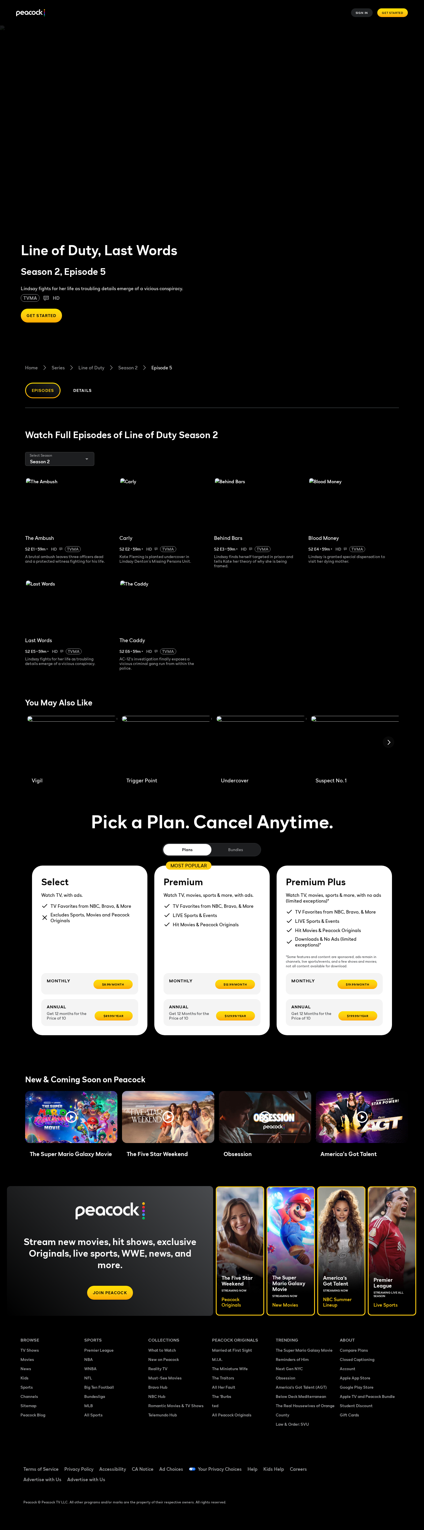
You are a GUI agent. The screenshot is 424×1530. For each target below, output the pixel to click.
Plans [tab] (187, 849)
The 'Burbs (221, 1396)
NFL (88, 1377)
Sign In (362, 12)
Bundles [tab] (235, 849)
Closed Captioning (357, 1359)
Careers (298, 1469)
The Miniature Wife (230, 1368)
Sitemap (28, 1405)
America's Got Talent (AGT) (301, 1387)
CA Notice (142, 1469)
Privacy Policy (78, 1469)
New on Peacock (163, 1359)
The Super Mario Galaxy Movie (304, 1350)
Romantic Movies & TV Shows (176, 1405)
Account (347, 1368)
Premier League (99, 1350)
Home (31, 368)
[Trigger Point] (167, 744)
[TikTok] (362, 1465)
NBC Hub (156, 1396)
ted (215, 1405)
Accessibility (112, 1469)
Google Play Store (357, 1387)
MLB (88, 1405)
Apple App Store (355, 1377)
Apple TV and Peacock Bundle (367, 1396)
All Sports (93, 1414)
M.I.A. (217, 1359)
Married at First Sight (232, 1350)
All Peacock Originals (232, 1414)
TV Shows (29, 1350)
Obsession (285, 1377)
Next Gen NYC (289, 1368)
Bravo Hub (157, 1387)
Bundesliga (94, 1396)
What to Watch (162, 1350)
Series (58, 368)
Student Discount (356, 1405)
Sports (26, 1387)
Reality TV (158, 1368)
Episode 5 (161, 368)
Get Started (392, 12)
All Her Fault (223, 1387)
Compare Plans (354, 1350)
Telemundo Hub (162, 1414)
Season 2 (128, 368)
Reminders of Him (292, 1359)
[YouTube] (377, 1465)
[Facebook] (347, 1465)
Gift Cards (349, 1414)
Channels (29, 1396)
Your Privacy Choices (220, 1469)
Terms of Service (41, 1469)
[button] (71, 1117)
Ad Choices (171, 1469)
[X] (347, 1481)
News (25, 1368)
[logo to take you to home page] (30, 12)
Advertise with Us (42, 1479)
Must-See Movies (165, 1377)
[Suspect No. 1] (356, 744)
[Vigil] (72, 744)
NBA (88, 1359)
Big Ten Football (99, 1387)
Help (252, 1469)
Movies (27, 1359)
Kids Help (273, 1469)
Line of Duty (91, 368)
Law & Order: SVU (292, 1424)
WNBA (90, 1368)
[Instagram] (392, 1465)
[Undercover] (261, 744)
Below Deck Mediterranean (301, 1396)
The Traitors (223, 1377)
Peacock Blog (32, 1414)
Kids (24, 1377)
